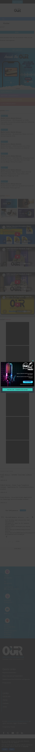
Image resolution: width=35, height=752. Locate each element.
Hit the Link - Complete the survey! (17, 389)
